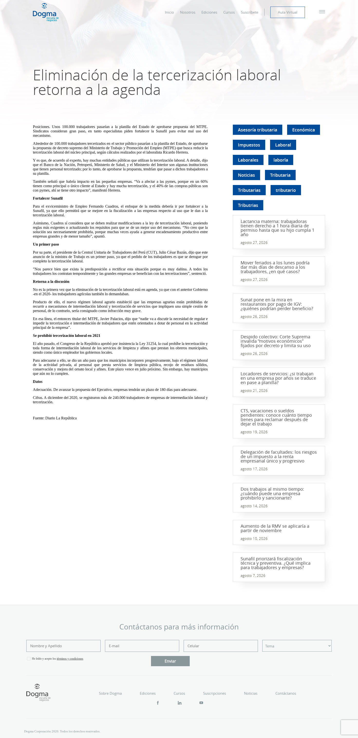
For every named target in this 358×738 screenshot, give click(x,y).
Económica (303, 130)
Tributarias (249, 190)
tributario (286, 190)
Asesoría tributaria (257, 130)
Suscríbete (249, 12)
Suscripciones (214, 693)
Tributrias (248, 205)
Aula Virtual (287, 12)
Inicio (169, 12)
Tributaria (280, 175)
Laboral (283, 145)
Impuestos (249, 145)
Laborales (248, 160)
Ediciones (209, 12)
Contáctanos (285, 693)
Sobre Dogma (110, 693)
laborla (280, 160)
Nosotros (187, 12)
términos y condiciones (70, 658)
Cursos (229, 12)
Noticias (246, 175)
